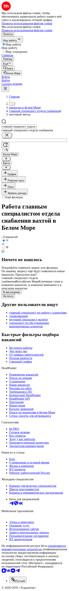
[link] (8, 68)
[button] (6, 77)
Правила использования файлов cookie (27, 30)
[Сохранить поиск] (5, 145)
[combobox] (19, 127)
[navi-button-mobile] (5, 89)
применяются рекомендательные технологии (34, 547)
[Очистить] (7, 135)
